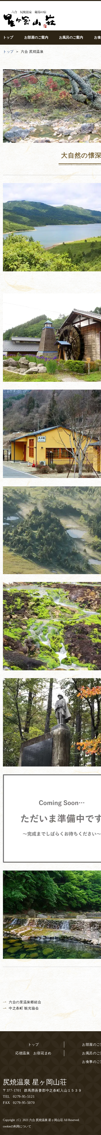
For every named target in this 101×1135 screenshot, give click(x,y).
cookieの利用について (17, 1126)
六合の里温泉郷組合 (25, 1002)
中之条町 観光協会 (24, 1008)
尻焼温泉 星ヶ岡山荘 (35, 1082)
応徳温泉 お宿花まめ (33, 1053)
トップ (33, 1044)
